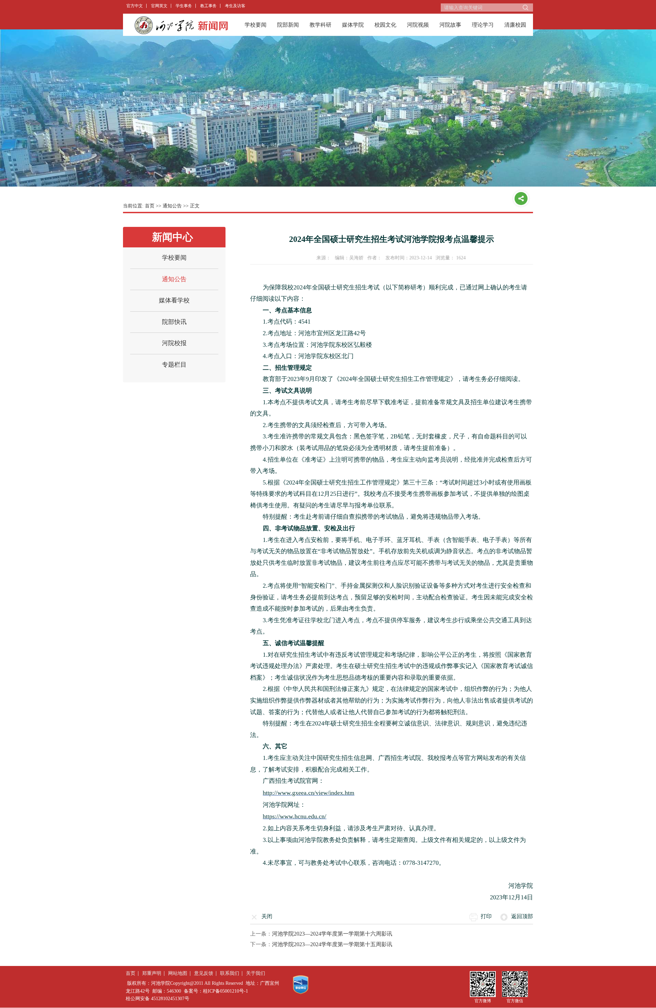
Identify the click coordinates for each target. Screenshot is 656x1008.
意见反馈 (203, 973)
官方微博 (483, 1000)
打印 (486, 916)
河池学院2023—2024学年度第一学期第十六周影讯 (332, 934)
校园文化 (385, 25)
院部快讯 (174, 321)
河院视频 (418, 25)
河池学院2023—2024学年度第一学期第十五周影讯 (332, 944)
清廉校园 (515, 25)
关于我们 (255, 973)
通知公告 (172, 205)
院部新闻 (288, 25)
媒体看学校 (174, 300)
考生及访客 (235, 5)
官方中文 (134, 5)
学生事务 (184, 5)
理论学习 (483, 25)
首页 (149, 205)
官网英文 (159, 5)
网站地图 (177, 973)
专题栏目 (174, 364)
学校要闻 (255, 25)
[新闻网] (181, 25)
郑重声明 (151, 973)
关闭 (266, 916)
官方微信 (515, 1000)
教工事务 (208, 5)
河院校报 (174, 343)
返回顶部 (522, 916)
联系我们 (229, 973)
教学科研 (320, 25)
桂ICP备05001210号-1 (225, 991)
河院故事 (450, 25)
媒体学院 (353, 25)
